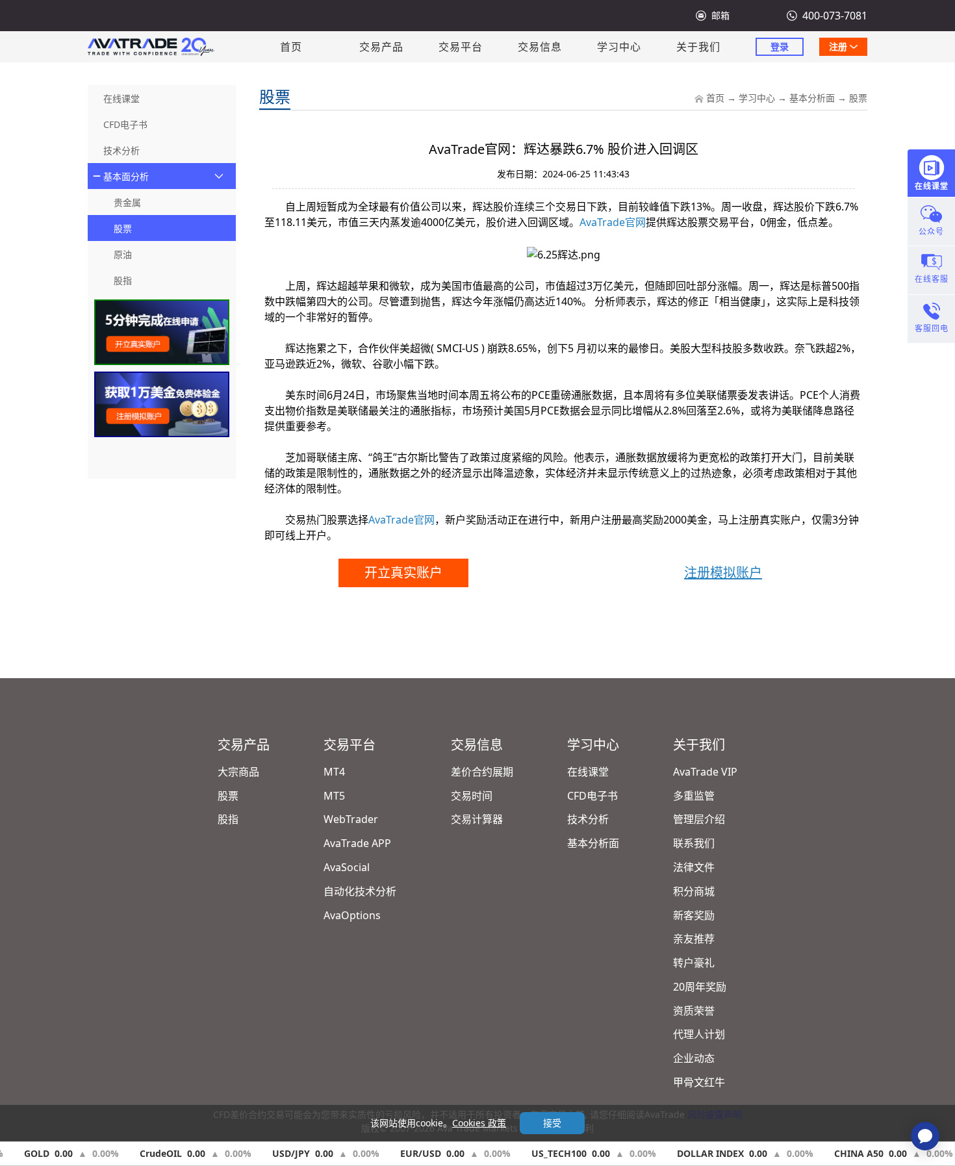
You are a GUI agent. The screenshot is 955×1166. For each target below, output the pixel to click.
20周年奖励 (699, 987)
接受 (552, 1123)
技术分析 (588, 819)
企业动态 (694, 1058)
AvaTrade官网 (612, 222)
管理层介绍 (699, 819)
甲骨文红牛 (699, 1082)
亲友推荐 (694, 939)
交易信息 (540, 47)
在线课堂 (588, 772)
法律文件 (694, 867)
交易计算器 (477, 819)
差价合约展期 (482, 772)
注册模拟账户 (723, 572)
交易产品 (381, 47)
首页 (291, 47)
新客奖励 (694, 915)
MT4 (334, 772)
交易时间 (471, 796)
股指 (228, 819)
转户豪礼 (694, 963)
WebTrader (351, 819)
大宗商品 (238, 772)
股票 (858, 98)
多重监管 (694, 796)
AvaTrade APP (357, 843)
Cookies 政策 (479, 1123)
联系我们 (694, 843)
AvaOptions (352, 915)
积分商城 (694, 891)
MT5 (334, 796)
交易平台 (461, 47)
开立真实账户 (403, 572)
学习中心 (619, 47)
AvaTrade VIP (705, 772)
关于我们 (698, 47)
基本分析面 (812, 98)
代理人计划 (699, 1034)
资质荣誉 (694, 1011)
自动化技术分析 (360, 891)
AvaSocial (347, 867)
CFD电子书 (592, 796)
